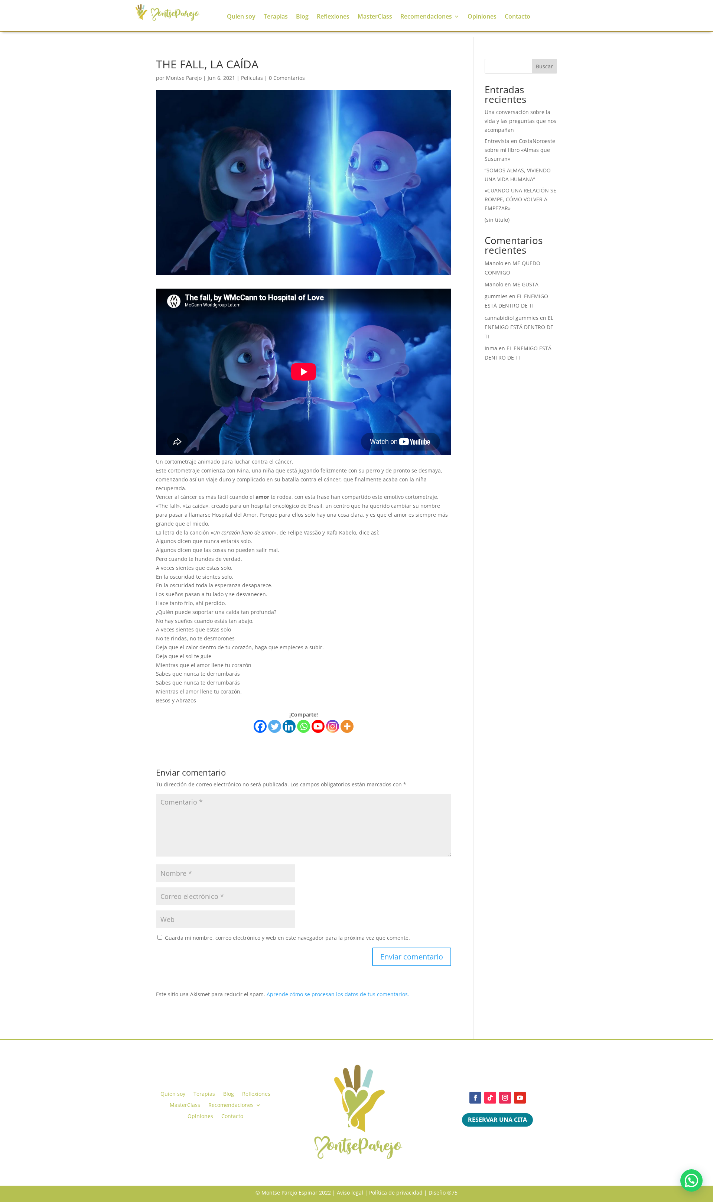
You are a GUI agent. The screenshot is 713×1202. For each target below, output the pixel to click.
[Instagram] (332, 726)
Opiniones (482, 17)
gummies (496, 296)
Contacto (517, 17)
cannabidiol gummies (511, 317)
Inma (491, 348)
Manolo (494, 263)
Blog (302, 17)
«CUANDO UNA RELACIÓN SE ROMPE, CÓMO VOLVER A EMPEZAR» (520, 199)
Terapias (276, 17)
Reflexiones (333, 17)
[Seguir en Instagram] (505, 1098)
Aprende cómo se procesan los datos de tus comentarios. (338, 994)
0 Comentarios (287, 77)
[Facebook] (260, 726)
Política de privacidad (396, 1192)
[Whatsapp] (303, 726)
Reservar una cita (497, 1119)
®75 (452, 1192)
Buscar (544, 66)
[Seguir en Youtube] (520, 1098)
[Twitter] (274, 726)
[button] (691, 1180)
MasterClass (375, 17)
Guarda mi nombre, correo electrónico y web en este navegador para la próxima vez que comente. (287, 937)
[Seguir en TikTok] (490, 1098)
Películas (252, 77)
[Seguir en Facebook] (475, 1098)
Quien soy (241, 17)
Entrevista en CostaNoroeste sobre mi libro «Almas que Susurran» (520, 149)
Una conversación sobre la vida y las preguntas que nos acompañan (520, 120)
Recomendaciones (426, 17)
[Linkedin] (289, 726)
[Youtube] (318, 726)
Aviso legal (350, 1192)
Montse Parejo (184, 77)
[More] (347, 726)
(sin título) (497, 219)
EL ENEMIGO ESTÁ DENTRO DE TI (519, 327)
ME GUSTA (525, 284)
